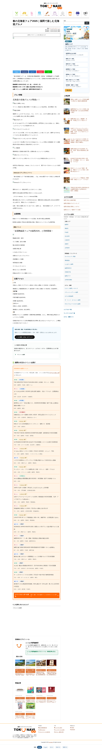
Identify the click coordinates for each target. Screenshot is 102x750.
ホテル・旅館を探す (59, 732)
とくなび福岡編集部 (32, 643)
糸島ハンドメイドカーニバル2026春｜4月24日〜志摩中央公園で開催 (20, 702)
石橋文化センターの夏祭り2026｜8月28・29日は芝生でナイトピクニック (35, 414)
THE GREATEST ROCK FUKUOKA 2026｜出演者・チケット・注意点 (34, 382)
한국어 (51, 747)
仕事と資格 (47, 14)
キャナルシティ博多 (70, 256)
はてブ (32, 72)
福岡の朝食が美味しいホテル (71, 206)
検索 (65, 20)
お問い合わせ (42, 729)
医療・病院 (62, 14)
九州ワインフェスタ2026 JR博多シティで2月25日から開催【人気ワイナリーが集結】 (51, 702)
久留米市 (67, 240)
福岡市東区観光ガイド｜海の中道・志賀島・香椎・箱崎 (20, 675)
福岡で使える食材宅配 (70, 200)
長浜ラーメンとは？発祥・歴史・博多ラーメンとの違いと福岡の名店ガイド (79, 170)
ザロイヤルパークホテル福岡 (72, 304)
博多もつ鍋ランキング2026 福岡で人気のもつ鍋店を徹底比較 (80, 100)
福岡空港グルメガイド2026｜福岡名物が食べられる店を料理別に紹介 (80, 110)
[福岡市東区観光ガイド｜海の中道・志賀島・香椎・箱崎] (20, 663)
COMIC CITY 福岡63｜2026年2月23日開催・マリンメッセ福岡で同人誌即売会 (20, 718)
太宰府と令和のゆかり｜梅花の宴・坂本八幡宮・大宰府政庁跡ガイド (51, 674)
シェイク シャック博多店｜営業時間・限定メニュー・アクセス (80, 178)
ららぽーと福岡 (69, 264)
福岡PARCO (68, 268)
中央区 (66, 232)
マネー (85, 14)
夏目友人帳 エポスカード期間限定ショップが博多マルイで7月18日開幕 (34, 556)
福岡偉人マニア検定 (73, 75)
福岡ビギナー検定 (70, 59)
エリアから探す (58, 727)
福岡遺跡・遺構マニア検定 (73, 85)
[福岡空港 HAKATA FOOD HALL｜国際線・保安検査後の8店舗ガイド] (41, 663)
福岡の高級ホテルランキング (71, 203)
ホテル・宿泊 (55, 14)
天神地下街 (68, 272)
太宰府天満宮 (68, 279)
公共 (78, 14)
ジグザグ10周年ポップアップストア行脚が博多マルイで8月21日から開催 (35, 460)
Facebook (24, 72)
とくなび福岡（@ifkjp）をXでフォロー (24, 337)
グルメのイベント (56, 28)
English (45, 747)
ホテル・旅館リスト (69, 316)
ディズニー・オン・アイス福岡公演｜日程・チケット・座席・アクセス (34, 469)
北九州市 (67, 236)
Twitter (16, 72)
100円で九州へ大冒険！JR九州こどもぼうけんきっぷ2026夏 (31, 487)
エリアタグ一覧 (68, 309)
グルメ (16, 14)
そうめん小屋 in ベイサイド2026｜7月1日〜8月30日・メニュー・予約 (34, 451)
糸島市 (66, 244)
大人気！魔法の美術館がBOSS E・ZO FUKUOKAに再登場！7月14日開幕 (35, 565)
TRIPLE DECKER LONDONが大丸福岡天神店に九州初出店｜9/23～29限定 (80, 189)
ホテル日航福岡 (69, 296)
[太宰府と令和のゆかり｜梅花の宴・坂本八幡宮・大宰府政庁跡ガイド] (51, 663)
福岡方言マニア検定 (72, 64)
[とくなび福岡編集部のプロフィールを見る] (19, 650)
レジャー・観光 (24, 14)
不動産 (70, 14)
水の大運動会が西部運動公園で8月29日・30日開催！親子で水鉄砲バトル (35, 478)
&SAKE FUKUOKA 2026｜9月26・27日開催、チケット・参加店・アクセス (80, 160)
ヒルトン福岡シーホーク (71, 288)
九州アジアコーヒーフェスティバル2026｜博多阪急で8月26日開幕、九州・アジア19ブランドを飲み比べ (80, 131)
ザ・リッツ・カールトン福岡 (72, 300)
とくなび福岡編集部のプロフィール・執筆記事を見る (41, 652)
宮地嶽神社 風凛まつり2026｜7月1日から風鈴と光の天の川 (31, 508)
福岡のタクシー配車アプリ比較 (72, 209)
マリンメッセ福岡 (17, 607)
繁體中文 (65, 747)
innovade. (51, 742)
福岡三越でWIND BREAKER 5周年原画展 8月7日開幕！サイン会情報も (34, 547)
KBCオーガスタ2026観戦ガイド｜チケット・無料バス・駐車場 (32, 424)
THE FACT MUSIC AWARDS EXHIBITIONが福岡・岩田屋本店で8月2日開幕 (35, 433)
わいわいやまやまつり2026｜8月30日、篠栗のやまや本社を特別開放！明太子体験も (80, 140)
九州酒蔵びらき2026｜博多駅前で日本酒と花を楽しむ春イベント (30, 701)
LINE (48, 72)
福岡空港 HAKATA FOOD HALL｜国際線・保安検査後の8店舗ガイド (40, 674)
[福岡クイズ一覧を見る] (76, 32)
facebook (73, 729)
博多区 (66, 228)
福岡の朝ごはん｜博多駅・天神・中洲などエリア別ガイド (79, 119)
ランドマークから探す (60, 729)
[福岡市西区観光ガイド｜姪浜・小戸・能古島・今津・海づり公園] (30, 663)
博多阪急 (67, 260)
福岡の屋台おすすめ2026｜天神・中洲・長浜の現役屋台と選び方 (79, 150)
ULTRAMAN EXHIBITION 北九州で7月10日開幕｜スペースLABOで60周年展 (36, 442)
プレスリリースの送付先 (44, 732)
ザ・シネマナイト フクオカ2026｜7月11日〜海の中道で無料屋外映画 (33, 574)
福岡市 (66, 224)
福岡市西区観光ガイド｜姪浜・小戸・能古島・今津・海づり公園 (30, 675)
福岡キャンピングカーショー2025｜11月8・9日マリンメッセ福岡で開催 (30, 718)
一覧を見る (68, 90)
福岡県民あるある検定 (74, 54)
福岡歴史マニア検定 (72, 70)
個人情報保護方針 (43, 727)
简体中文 (58, 747)
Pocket (40, 72)
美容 (32, 14)
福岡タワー (68, 276)
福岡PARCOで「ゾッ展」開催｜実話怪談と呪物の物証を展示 (31, 538)
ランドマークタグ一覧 (69, 313)
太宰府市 (67, 247)
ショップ (39, 14)
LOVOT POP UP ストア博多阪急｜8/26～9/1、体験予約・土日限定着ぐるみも (36, 517)
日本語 (39, 747)
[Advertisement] (25, 623)
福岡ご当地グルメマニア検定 (73, 80)
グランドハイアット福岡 (71, 292)
